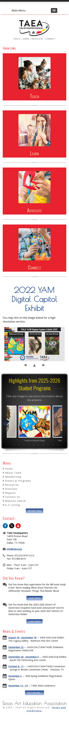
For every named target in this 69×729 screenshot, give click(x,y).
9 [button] (53, 445)
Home (9, 468)
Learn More (34, 598)
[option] (34, 424)
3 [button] (24, 445)
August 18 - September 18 (22, 637)
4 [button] (28, 445)
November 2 (15, 676)
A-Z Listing (12, 504)
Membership (13, 476)
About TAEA (13, 472)
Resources (12, 484)
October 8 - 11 (16, 666)
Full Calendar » (34, 692)
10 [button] (57, 445)
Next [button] (64, 423)
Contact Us (12, 496)
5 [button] (33, 445)
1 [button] (14, 445)
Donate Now (34, 510)
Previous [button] (4, 423)
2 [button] (19, 445)
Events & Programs (18, 480)
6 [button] (38, 445)
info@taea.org (14, 549)
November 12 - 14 (17, 685)
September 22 (15, 647)
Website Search (15, 500)
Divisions (11, 488)
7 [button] (43, 445)
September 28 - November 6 (23, 656)
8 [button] (48, 445)
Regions (10, 492)
